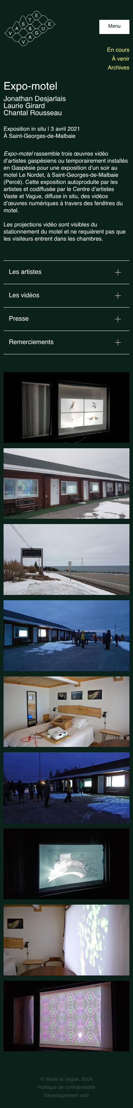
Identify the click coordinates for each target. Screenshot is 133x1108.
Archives (118, 68)
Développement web (66, 1095)
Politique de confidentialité (66, 1087)
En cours (118, 50)
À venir (120, 59)
